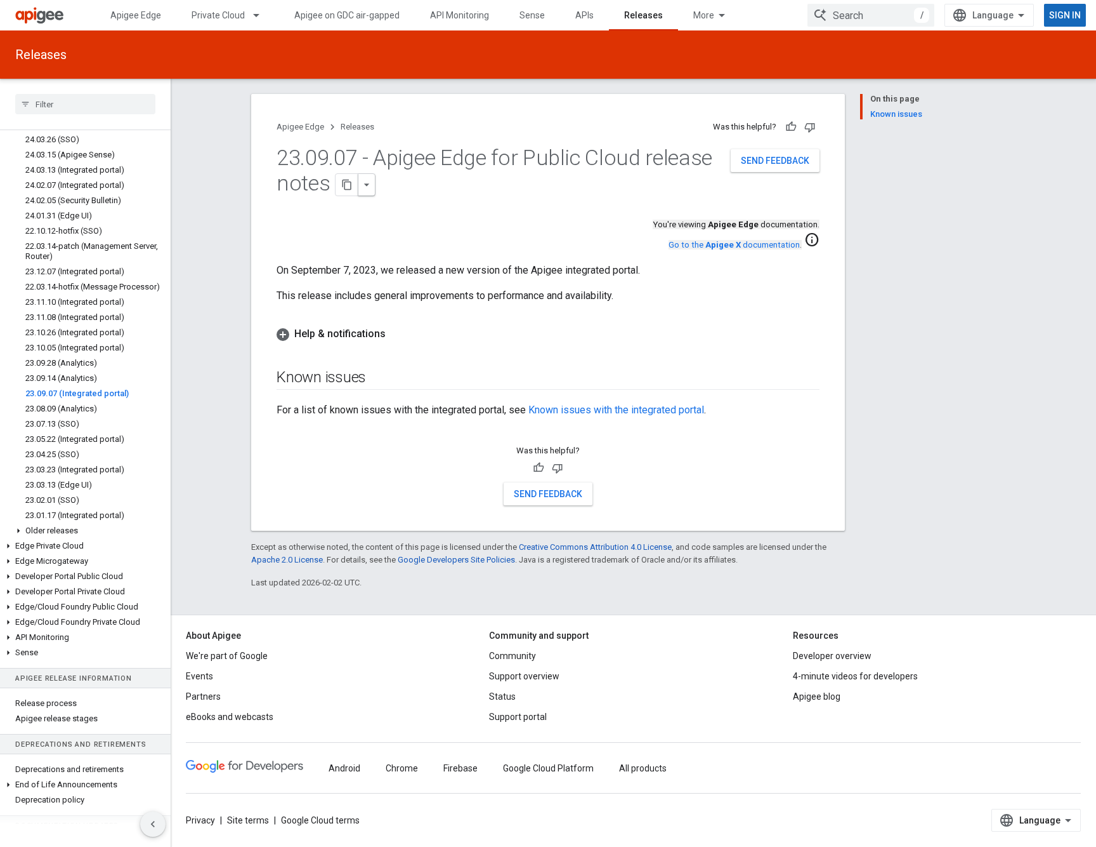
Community (512, 656)
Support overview (524, 676)
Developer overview (832, 656)
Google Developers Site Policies (456, 559)
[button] (85, 530)
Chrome (402, 768)
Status (502, 696)
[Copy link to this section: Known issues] (378, 378)
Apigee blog (816, 696)
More (703, 15)
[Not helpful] (809, 127)
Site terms (248, 820)
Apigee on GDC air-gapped (347, 15)
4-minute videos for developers (855, 676)
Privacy (200, 820)
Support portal (518, 717)
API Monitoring (459, 15)
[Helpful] (790, 127)
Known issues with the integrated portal (616, 410)
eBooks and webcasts (229, 717)
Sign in (1065, 15)
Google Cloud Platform (548, 768)
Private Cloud (218, 15)
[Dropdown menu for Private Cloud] (262, 15)
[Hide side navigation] (153, 824)
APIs (584, 15)
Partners (203, 696)
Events (199, 676)
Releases (643, 15)
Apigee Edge (135, 15)
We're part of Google (227, 656)
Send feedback (775, 161)
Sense (532, 15)
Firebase (460, 768)
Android (344, 768)
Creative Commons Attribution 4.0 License (595, 547)
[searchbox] (85, 104)
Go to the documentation (734, 245)
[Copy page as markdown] (347, 185)
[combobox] (870, 15)
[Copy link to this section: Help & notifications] (398, 334)
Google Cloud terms (320, 820)
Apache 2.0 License (287, 559)
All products (643, 768)
